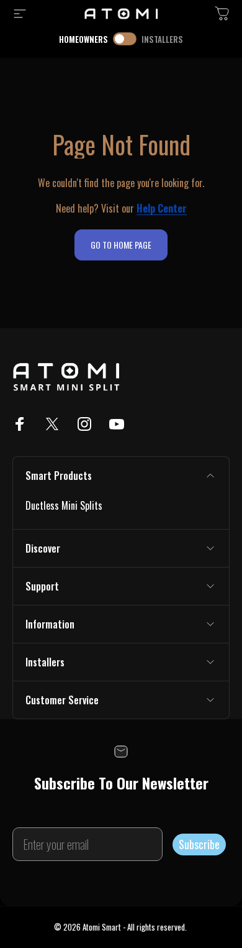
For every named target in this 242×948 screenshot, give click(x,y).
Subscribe (199, 844)
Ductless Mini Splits (63, 505)
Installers (162, 39)
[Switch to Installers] (125, 38)
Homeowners (83, 39)
